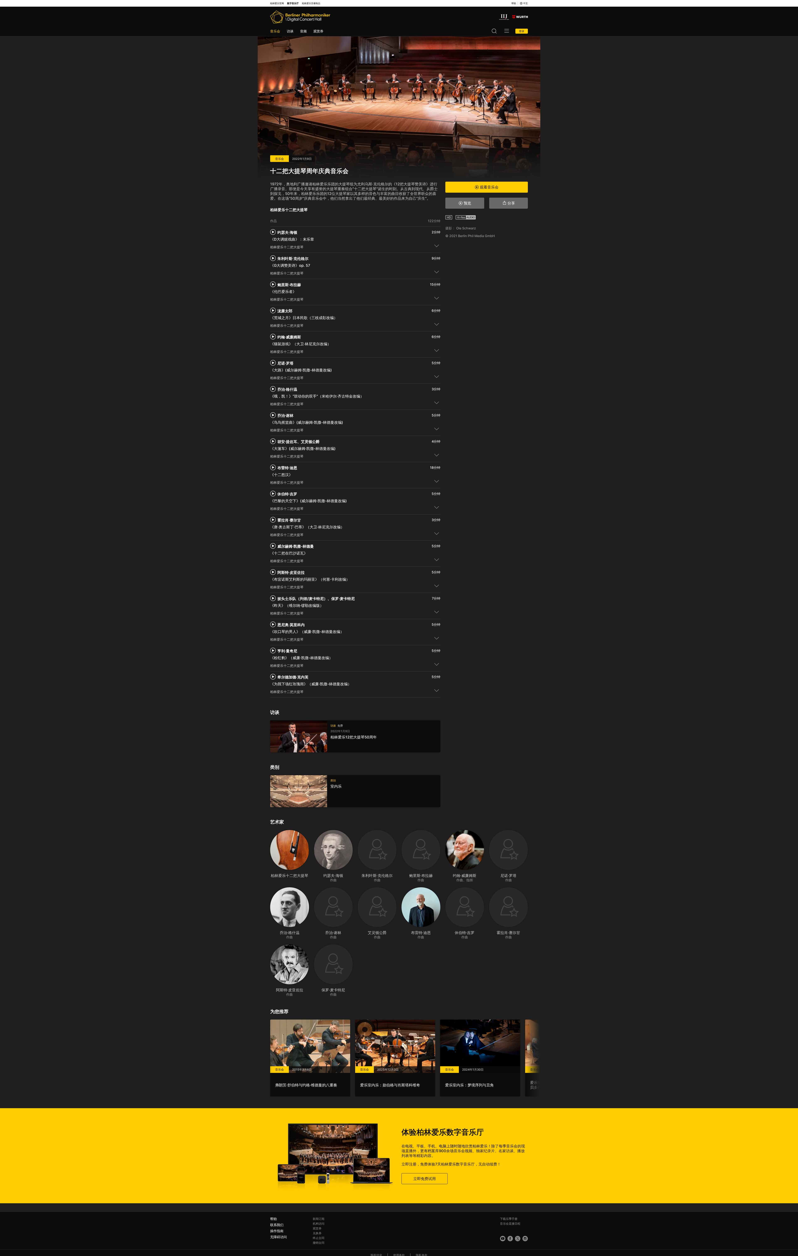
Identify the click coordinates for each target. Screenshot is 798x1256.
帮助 (513, 3)
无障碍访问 (278, 1237)
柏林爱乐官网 (277, 3)
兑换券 (317, 1233)
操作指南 (276, 1231)
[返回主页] (300, 17)
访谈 (290, 31)
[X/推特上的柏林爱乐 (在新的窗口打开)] (517, 1238)
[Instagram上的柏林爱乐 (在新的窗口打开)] (525, 1238)
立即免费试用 (424, 1178)
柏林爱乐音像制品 (311, 3)
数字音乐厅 (293, 3)
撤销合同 (318, 1242)
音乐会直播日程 (510, 1223)
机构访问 (318, 1223)
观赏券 (318, 31)
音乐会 (275, 31)
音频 (303, 31)
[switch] (436, 245)
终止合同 (318, 1238)
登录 (521, 31)
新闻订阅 (318, 1218)
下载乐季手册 (508, 1218)
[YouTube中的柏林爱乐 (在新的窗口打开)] (502, 1238)
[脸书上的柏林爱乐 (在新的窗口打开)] (510, 1238)
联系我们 (276, 1225)
